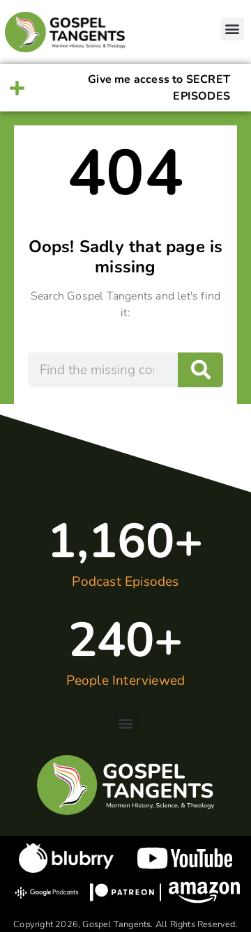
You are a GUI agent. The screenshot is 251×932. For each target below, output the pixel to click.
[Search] (200, 369)
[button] (232, 28)
